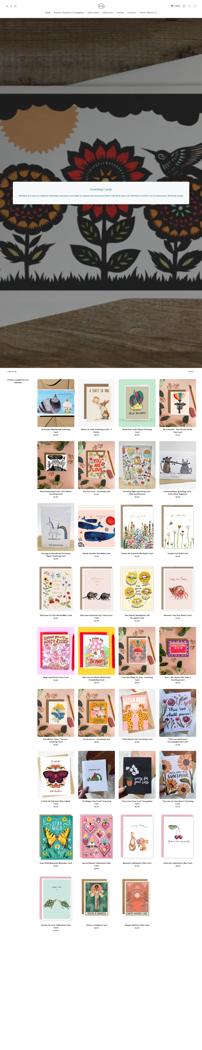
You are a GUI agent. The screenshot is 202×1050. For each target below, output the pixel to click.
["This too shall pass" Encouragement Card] (177, 713)
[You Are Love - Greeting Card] (96, 465)
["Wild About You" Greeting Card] (137, 713)
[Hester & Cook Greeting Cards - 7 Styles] (96, 403)
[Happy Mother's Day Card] (137, 899)
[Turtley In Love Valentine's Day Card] (55, 899)
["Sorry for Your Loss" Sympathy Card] (137, 775)
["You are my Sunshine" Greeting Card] (177, 775)
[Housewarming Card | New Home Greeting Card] (55, 465)
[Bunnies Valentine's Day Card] (137, 837)
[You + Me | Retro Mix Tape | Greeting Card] (177, 651)
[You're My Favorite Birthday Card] (137, 527)
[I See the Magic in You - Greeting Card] (137, 651)
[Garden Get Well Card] (177, 527)
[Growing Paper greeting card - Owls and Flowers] (137, 465)
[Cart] (194, 6)
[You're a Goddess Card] (96, 899)
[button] (47, 13)
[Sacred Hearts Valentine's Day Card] (96, 837)
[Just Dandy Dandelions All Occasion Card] (137, 589)
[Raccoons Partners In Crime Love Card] (96, 589)
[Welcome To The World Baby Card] (55, 589)
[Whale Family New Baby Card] (96, 527)
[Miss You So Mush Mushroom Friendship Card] (96, 651)
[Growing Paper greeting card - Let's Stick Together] (177, 465)
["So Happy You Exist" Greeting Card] (96, 775)
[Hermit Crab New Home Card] (177, 589)
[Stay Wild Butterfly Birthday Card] (55, 837)
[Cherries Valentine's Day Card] (177, 837)
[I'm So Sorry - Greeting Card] (96, 713)
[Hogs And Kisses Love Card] (55, 651)
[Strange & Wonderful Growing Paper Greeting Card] (55, 527)
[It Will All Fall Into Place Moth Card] (55, 775)
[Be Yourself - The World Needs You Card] (177, 403)
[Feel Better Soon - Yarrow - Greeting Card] (55, 713)
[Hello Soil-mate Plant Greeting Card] (137, 403)
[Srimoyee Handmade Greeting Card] (55, 403)
